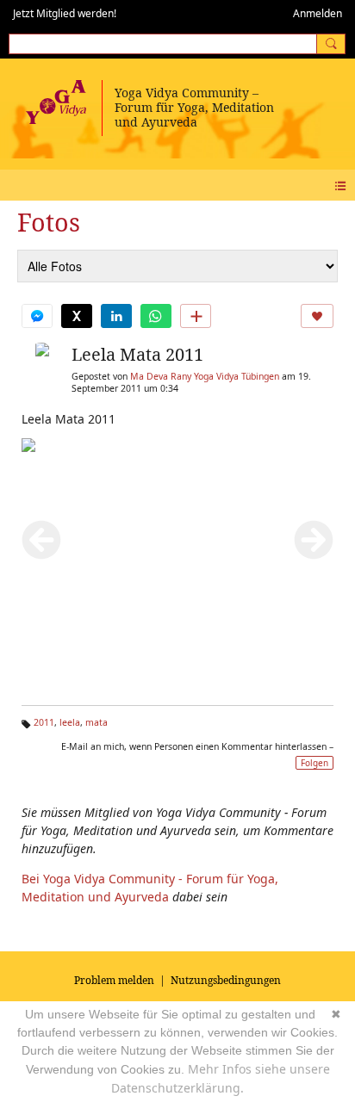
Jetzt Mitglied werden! (64, 13)
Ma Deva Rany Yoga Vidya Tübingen (204, 376)
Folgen (314, 763)
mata (96, 722)
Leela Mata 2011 (137, 354)
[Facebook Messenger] (37, 316)
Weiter (313, 540)
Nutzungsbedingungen (226, 980)
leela (69, 722)
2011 (44, 722)
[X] (76, 316)
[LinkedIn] (116, 316)
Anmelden (317, 13)
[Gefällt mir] (317, 316)
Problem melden (114, 980)
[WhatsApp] (155, 316)
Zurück (41, 540)
